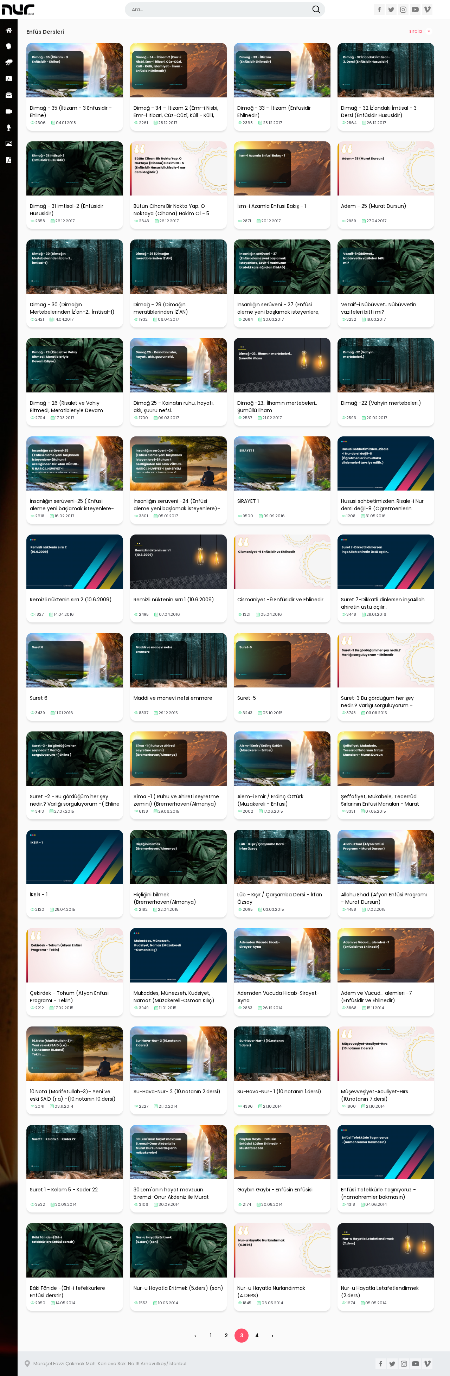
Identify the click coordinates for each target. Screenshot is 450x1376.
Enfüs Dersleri (9, 62)
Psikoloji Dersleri (9, 46)
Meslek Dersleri (9, 95)
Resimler (9, 143)
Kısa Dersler (9, 78)
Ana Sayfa (9, 30)
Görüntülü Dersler (9, 111)
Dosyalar (9, 160)
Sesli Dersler (9, 127)
